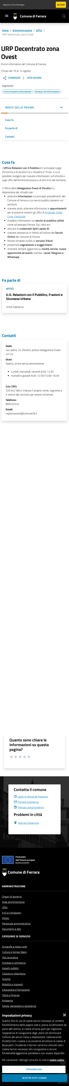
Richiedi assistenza (28, 802)
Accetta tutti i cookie (34, 1078)
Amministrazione (22, 30)
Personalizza (34, 1069)
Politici (5, 918)
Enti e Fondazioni (11, 913)
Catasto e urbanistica (13, 974)
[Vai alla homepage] (16, 16)
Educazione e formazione (16, 990)
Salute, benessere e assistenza (19, 1006)
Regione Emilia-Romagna (13, 4)
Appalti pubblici (10, 968)
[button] (34, 107)
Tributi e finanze (10, 995)
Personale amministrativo (16, 923)
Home (5, 30)
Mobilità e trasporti (12, 984)
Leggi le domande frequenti (33, 797)
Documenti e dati (11, 929)
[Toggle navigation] (7, 16)
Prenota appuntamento (31, 807)
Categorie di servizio (16, 936)
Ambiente (7, 1001)
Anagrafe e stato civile (14, 947)
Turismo (6, 979)
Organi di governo (12, 896)
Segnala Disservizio (28, 823)
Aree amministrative (13, 902)
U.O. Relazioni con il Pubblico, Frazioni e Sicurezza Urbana (34, 296)
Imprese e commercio (14, 963)
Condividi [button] (13, 78)
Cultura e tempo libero (14, 952)
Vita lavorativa (10, 957)
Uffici (39, 30)
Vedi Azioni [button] (33, 78)
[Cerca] (64, 16)
